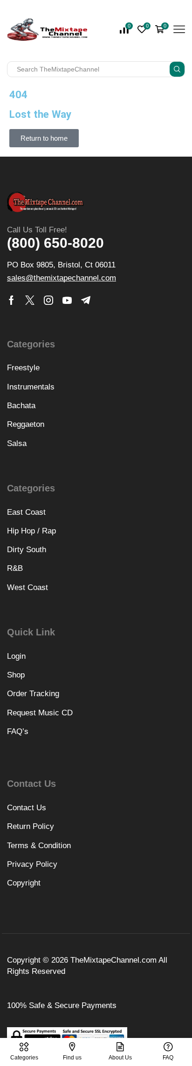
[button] (44, 138)
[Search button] (177, 69)
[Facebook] (11, 300)
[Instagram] (48, 300)
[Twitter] (29, 300)
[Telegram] (85, 300)
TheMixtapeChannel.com (113, 960)
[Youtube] (67, 300)
